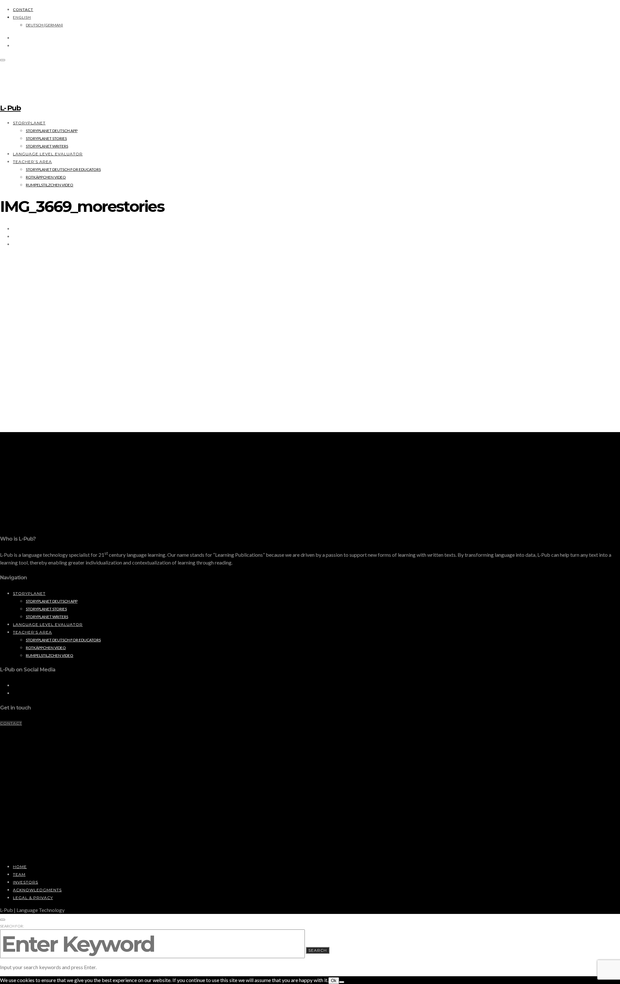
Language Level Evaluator (48, 153)
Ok (333, 980)
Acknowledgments (37, 889)
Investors (25, 882)
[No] (341, 982)
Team (19, 874)
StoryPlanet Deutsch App (52, 130)
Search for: (12, 926)
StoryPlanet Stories (46, 138)
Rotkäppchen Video (46, 177)
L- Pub (10, 108)
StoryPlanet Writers (47, 146)
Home (20, 866)
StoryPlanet (29, 122)
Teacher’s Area (32, 161)
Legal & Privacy (33, 897)
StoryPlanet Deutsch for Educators (63, 169)
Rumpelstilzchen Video (49, 184)
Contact (23, 9)
